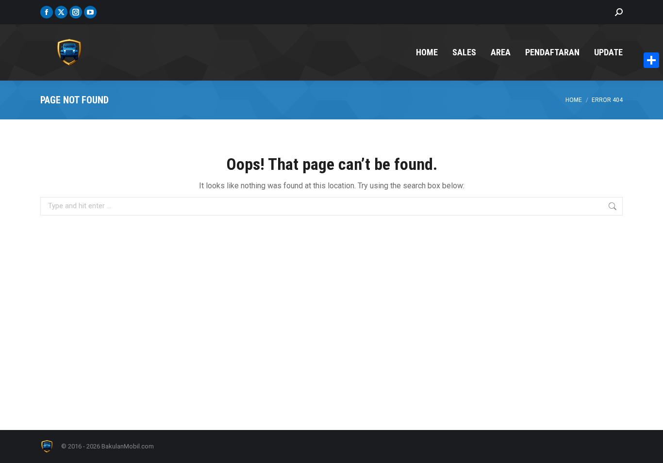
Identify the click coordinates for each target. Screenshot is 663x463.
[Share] (651, 60)
